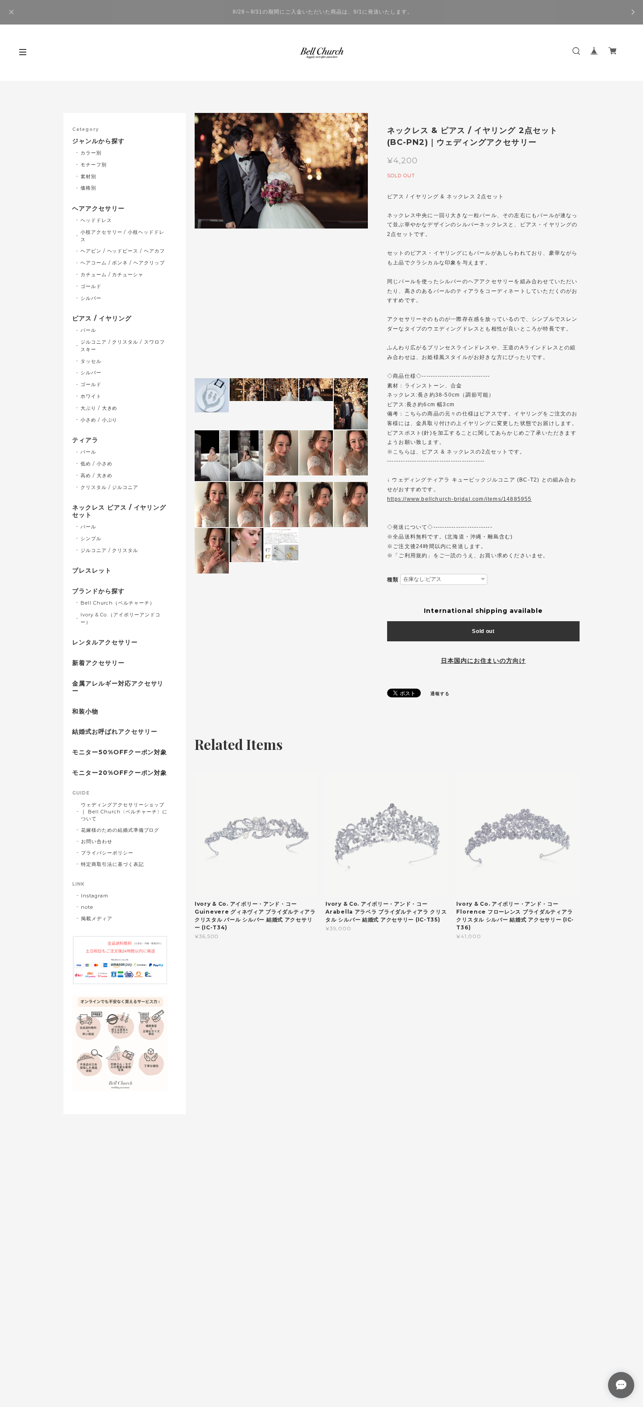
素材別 (88, 176)
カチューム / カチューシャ (111, 274)
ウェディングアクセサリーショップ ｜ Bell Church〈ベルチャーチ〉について (124, 812)
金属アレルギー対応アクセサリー (118, 687)
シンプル (90, 538)
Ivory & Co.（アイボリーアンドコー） (120, 618)
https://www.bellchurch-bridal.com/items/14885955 (459, 499)
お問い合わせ (96, 841)
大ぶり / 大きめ (99, 408)
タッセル (90, 361)
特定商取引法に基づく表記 (112, 864)
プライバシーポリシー (107, 853)
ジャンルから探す (98, 141)
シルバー (90, 298)
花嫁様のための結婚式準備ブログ (120, 830)
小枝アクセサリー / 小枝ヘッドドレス (122, 236)
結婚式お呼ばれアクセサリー (114, 731)
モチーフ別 (93, 165)
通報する (440, 693)
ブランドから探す (98, 591)
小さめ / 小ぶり (99, 420)
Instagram (94, 896)
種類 (392, 580)
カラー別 (90, 153)
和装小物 (85, 711)
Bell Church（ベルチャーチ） (117, 603)
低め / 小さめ (96, 464)
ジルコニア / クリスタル (109, 550)
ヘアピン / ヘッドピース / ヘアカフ (122, 251)
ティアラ (85, 440)
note (87, 907)
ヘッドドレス (96, 220)
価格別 (88, 188)
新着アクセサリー (98, 663)
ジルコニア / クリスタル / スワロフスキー (122, 345)
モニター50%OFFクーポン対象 (119, 752)
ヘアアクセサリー (98, 208)
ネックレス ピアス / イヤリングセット (119, 511)
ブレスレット (92, 570)
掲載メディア (96, 918)
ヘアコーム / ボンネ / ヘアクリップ (122, 263)
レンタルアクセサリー (105, 642)
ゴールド (90, 286)
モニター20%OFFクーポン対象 (119, 773)
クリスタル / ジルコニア (109, 487)
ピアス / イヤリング (102, 318)
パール (88, 330)
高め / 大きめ (96, 475)
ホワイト (90, 396)
